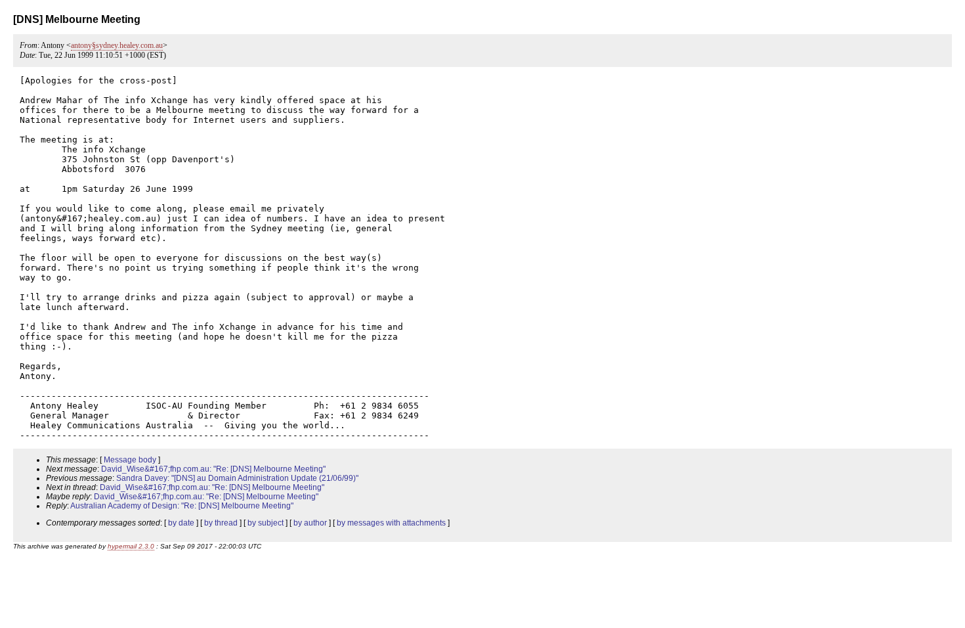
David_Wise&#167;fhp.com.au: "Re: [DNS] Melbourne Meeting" (213, 469)
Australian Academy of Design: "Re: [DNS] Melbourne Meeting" (181, 505)
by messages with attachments (391, 522)
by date (181, 522)
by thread (221, 522)
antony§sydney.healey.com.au (117, 45)
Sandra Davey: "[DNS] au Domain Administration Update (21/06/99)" (237, 478)
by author (310, 522)
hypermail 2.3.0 (131, 546)
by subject (265, 522)
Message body (130, 459)
